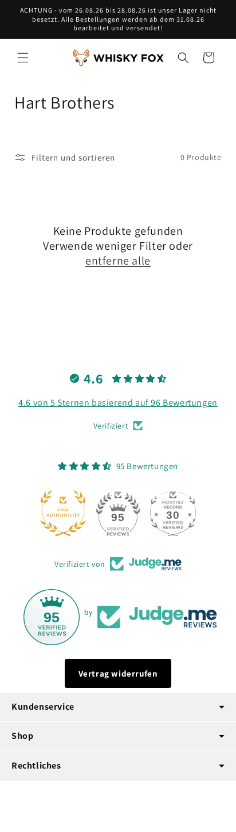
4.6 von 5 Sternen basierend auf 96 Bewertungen (118, 403)
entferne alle (118, 260)
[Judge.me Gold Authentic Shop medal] (63, 513)
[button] (23, 57)
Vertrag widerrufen (118, 673)
